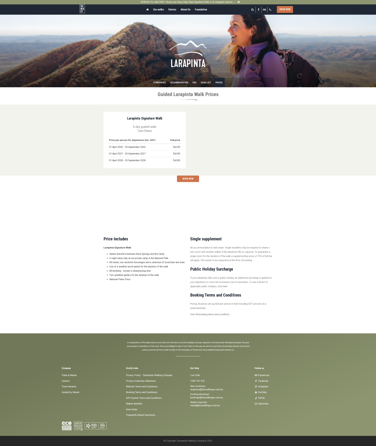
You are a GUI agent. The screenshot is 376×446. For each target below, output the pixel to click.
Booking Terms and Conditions (141, 392)
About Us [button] (185, 9)
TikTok (261, 398)
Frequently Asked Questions (140, 415)
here (225, 286)
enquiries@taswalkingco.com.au (206, 389)
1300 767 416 (197, 381)
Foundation (201, 9)
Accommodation (179, 82)
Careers (66, 381)
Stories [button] (172, 9)
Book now (285, 9)
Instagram (262, 386)
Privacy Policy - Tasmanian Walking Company (149, 375)
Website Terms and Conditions (142, 386)
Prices (219, 82)
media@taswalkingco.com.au (205, 405)
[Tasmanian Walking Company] (90, 8)
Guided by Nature (70, 392)
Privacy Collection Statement (141, 381)
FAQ (194, 82)
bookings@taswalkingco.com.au (206, 397)
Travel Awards (69, 386)
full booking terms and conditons (212, 314)
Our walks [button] (158, 9)
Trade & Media (69, 375)
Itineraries (159, 82)
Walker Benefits (134, 403)
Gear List (206, 82)
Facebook (262, 381)
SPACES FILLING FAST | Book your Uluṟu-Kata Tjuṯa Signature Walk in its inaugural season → (188, 2)
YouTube (262, 392)
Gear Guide (131, 409)
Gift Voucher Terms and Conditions (144, 398)
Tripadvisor (263, 375)
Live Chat (195, 375)
